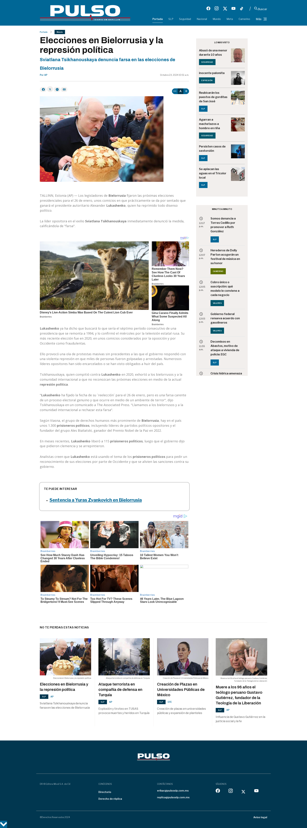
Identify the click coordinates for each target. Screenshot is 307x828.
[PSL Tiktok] (242, 8)
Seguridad (185, 18)
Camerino (244, 18)
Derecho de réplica (110, 798)
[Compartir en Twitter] (50, 89)
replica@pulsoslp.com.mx (173, 797)
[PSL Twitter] (225, 8)
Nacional (202, 18)
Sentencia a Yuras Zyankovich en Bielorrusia (96, 500)
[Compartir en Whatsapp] (57, 89)
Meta (230, 18)
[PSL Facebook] (208, 8)
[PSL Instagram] (217, 8)
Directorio (104, 791)
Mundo (217, 18)
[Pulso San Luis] (85, 13)
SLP (170, 18)
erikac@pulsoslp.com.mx (173, 790)
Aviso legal (260, 817)
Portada (157, 18)
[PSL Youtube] (233, 8)
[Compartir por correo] (64, 89)
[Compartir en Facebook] (43, 89)
